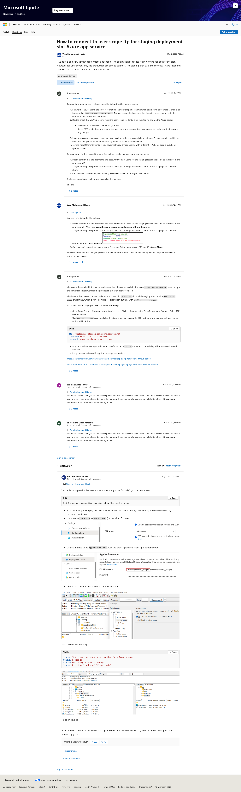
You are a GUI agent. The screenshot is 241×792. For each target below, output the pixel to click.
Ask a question (229, 32)
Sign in (234, 24)
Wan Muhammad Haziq (73, 54)
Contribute (54, 787)
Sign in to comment (66, 458)
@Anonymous (76, 212)
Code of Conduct (126, 787)
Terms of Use (109, 787)
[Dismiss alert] (235, 5)
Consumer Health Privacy (85, 787)
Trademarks (144, 787)
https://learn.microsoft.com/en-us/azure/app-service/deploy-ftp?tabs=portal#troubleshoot (109, 358)
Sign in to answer (65, 769)
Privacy (65, 787)
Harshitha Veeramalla (77, 476)
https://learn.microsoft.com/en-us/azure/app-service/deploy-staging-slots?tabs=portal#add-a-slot (112, 364)
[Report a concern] (82, 191)
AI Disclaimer (9, 787)
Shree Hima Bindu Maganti (80, 422)
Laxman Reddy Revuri (77, 384)
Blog (41, 787)
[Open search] (227, 24)
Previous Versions (27, 787)
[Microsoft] (5, 24)
